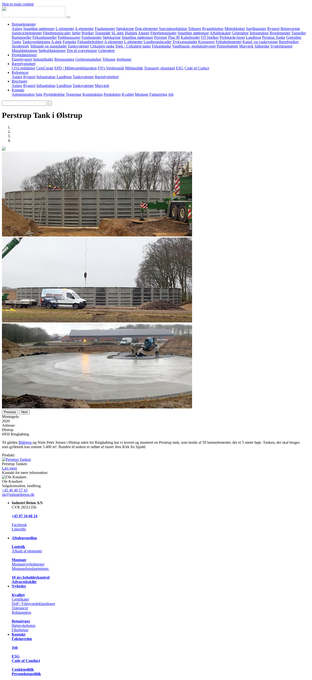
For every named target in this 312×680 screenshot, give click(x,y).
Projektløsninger (24, 55)
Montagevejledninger (28, 564)
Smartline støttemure (39, 29)
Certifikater (20, 599)
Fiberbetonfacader (57, 33)
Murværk (246, 46)
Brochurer (19, 81)
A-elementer (84, 29)
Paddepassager (69, 37)
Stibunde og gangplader (48, 46)
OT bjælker (210, 37)
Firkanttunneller (44, 37)
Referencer (20, 72)
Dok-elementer (146, 29)
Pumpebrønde (227, 46)
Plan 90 (174, 37)
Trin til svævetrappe (82, 50)
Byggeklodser (213, 29)
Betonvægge (290, 29)
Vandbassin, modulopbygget (194, 46)
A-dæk (56, 42)
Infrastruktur (259, 33)
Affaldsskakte (220, 33)
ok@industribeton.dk (18, 494)
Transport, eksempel (159, 68)
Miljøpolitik (134, 68)
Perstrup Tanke (273, 37)
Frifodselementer (229, 42)
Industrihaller (43, 59)
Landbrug (253, 37)
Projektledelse (54, 94)
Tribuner (194, 29)
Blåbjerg (26, 442)
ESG (180, 68)
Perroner (160, 37)
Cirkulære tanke (102, 46)
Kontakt (18, 90)
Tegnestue (73, 94)
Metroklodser (234, 29)
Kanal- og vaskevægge (260, 42)
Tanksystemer (78, 46)
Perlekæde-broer (232, 37)
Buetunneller (21, 37)
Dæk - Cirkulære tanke (133, 46)
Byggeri (273, 29)
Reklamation (21, 612)
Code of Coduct (197, 68)
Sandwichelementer (27, 33)
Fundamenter (105, 29)
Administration (23, 94)
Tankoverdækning (36, 42)
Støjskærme (125, 29)
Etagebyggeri (22, 59)
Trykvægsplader (184, 42)
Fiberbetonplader (163, 33)
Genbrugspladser (88, 59)
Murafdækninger (25, 50)
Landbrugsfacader (157, 42)
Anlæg (17, 29)
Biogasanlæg (64, 59)
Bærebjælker (289, 42)
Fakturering (158, 94)
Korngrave (206, 42)
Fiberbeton (20, 630)
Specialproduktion (173, 29)
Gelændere (240, 33)
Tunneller (298, 33)
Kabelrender (190, 37)
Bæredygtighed (23, 64)
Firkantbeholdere (90, 42)
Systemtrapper (281, 46)
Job (171, 94)
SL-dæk (117, 33)
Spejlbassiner (256, 29)
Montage (141, 94)
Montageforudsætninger (30, 569)
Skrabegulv (20, 46)
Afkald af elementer (27, 551)
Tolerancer (20, 608)
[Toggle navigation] (68, 17)
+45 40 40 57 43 (15, 490)
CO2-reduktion (23, 68)
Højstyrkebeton (23, 625)
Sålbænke (262, 46)
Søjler (76, 33)
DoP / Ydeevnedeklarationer (33, 604)
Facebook (19, 525)
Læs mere (9, 468)
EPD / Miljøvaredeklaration (75, 68)
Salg (39, 94)
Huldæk (131, 33)
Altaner (143, 33)
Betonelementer (24, 24)
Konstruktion (92, 94)
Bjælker (88, 33)
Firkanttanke (161, 46)
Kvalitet (128, 94)
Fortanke (69, 42)
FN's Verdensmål (111, 68)
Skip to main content (18, 4)
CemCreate (44, 68)
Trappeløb (102, 33)
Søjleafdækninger (52, 50)
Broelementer (280, 33)
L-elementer (65, 29)
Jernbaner (124, 59)
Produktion (112, 94)
